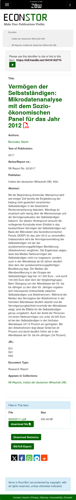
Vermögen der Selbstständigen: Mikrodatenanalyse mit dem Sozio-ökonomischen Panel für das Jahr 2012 (35, 105)
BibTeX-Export (22, 446)
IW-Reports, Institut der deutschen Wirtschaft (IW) (34, 45)
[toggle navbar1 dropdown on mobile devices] (7, 4)
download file (20, 424)
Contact (17, 497)
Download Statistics (26, 437)
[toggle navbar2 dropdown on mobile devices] (70, 4)
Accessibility (56, 497)
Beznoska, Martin (18, 142)
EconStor (12, 32)
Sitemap (44, 497)
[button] (14, 458)
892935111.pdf (17, 419)
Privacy (34, 497)
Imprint (26, 497)
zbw (36, 5)
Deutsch (68, 497)
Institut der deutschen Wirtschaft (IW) (28, 38)
